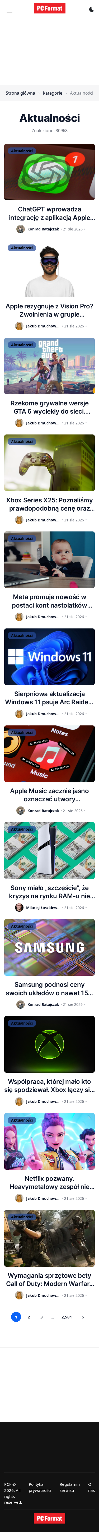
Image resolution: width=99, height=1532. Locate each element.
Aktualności (22, 150)
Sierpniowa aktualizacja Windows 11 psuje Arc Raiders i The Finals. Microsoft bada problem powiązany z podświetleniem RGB (49, 698)
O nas (91, 1487)
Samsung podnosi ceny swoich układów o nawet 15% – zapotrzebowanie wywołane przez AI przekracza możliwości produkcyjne (49, 989)
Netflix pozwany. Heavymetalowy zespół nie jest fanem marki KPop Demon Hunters (49, 1183)
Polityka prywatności (40, 1487)
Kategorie (52, 93)
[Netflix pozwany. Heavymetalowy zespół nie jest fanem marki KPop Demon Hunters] (49, 1141)
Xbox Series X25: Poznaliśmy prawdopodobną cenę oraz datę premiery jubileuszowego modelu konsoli (50, 504)
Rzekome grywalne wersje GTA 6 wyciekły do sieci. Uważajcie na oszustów (50, 407)
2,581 (67, 1317)
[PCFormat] (49, 1518)
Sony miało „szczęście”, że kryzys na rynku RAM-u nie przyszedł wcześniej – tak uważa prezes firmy (49, 892)
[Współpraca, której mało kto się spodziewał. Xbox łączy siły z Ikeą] (49, 1044)
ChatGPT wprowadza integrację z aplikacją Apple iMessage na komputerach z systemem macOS (49, 213)
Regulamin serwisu (70, 1487)
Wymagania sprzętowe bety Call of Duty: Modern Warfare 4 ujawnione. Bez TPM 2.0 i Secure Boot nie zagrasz (49, 1280)
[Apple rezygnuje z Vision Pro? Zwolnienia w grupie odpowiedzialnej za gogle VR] (49, 269)
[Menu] (9, 10)
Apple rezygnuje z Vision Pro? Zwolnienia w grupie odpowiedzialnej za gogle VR (49, 310)
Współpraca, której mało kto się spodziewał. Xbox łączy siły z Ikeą (49, 1086)
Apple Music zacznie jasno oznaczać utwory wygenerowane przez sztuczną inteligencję (49, 795)
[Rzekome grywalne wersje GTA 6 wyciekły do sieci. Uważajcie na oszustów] (49, 366)
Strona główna (20, 93)
